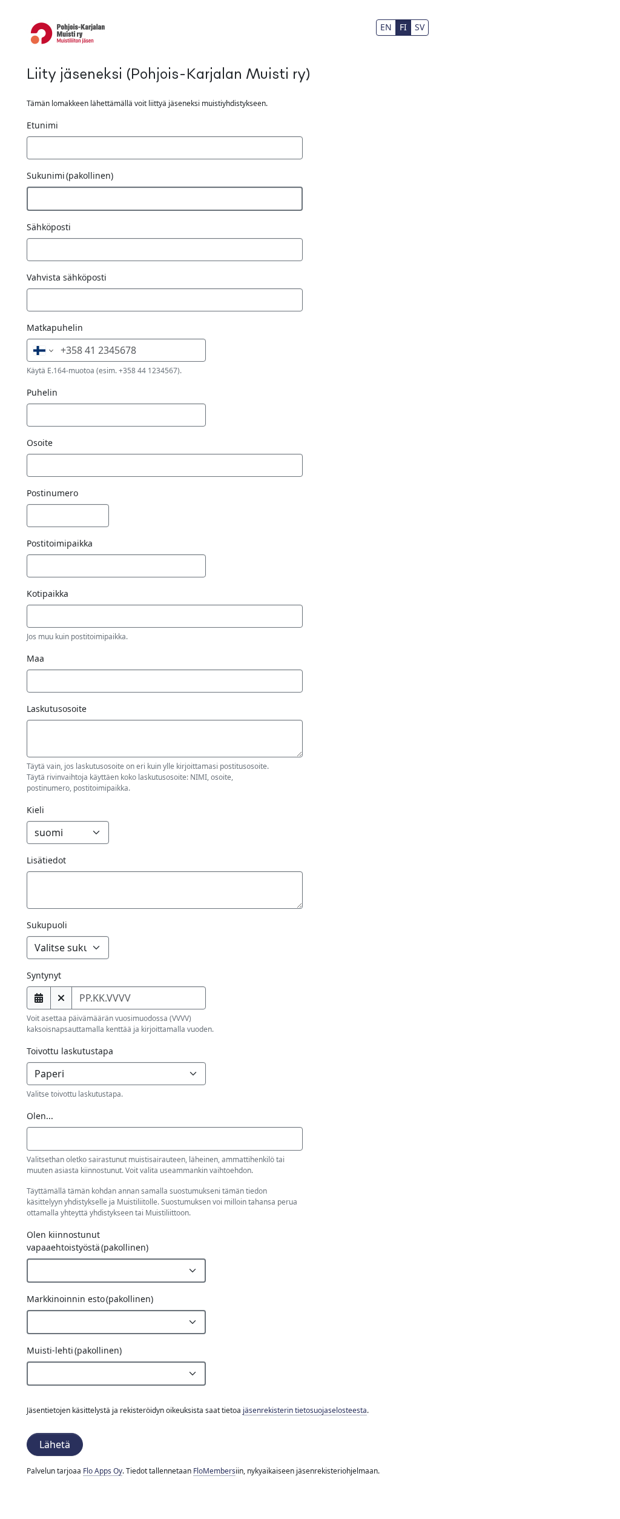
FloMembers (214, 1471)
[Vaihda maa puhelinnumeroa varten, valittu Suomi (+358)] (42, 350)
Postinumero (52, 493)
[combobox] (165, 1138)
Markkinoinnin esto (90, 1299)
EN (386, 27)
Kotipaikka (47, 593)
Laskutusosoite (57, 708)
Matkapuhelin (55, 327)
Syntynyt (44, 975)
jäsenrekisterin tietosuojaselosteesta (305, 1410)
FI (403, 27)
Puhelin (42, 392)
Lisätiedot (46, 860)
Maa (35, 658)
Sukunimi (70, 175)
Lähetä (54, 1444)
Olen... (40, 1116)
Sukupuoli (47, 925)
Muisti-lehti (74, 1350)
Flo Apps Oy (102, 1471)
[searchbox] (50, 1138)
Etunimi (42, 125)
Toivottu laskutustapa (70, 1051)
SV (419, 27)
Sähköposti (49, 227)
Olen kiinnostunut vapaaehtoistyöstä (87, 1241)
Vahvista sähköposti (67, 277)
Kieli (35, 810)
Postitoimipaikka (60, 543)
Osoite (40, 442)
